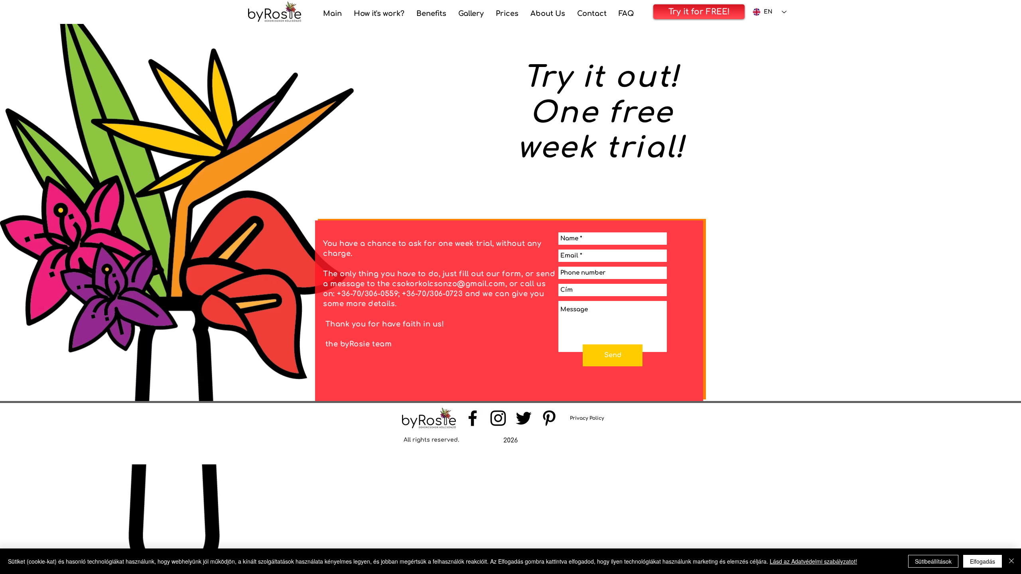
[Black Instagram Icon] (498, 418)
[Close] (1011, 561)
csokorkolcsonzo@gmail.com (448, 284)
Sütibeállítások (933, 561)
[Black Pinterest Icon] (549, 418)
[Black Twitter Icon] (523, 418)
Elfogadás (982, 561)
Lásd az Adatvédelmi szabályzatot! (813, 561)
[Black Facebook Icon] (472, 418)
